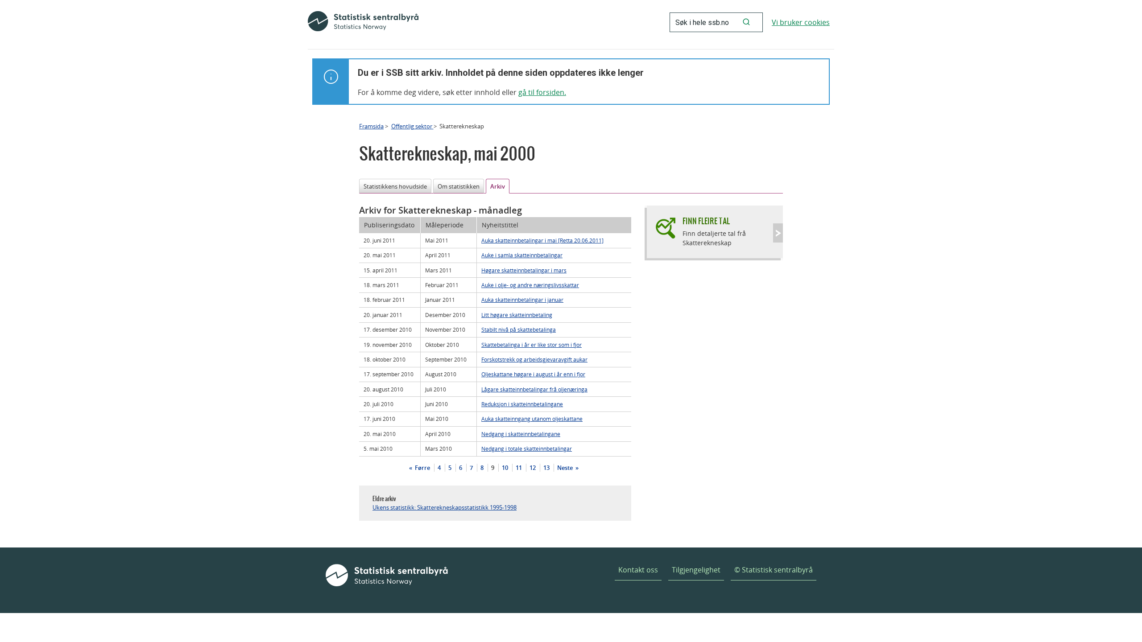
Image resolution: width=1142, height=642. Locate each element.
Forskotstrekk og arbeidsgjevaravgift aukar (534, 359)
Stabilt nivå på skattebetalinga (518, 329)
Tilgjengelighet (696, 570)
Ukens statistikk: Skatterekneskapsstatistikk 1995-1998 (444, 507)
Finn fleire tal (706, 220)
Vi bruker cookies (801, 22)
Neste (565, 468)
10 (505, 468)
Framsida (371, 126)
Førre (422, 468)
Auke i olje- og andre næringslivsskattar (530, 284)
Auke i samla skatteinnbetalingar (522, 255)
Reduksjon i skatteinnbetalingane (522, 403)
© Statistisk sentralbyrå (773, 570)
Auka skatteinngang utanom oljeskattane (532, 418)
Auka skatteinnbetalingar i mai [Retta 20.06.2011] (542, 240)
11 (519, 468)
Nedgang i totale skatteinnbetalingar (526, 448)
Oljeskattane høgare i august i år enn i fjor (533, 374)
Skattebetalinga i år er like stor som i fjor (531, 344)
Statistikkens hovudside (395, 186)
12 (533, 468)
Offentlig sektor (412, 126)
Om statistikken (459, 186)
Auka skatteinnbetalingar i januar (522, 299)
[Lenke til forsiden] (363, 22)
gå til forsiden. (542, 92)
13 (546, 468)
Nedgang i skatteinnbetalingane (520, 433)
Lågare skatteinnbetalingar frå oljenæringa (534, 389)
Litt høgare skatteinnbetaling (516, 314)
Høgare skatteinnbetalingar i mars (524, 270)
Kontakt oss (638, 570)
